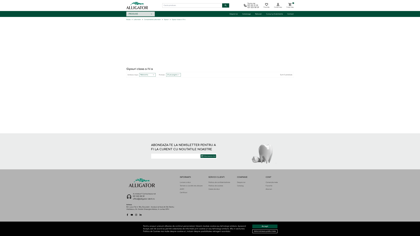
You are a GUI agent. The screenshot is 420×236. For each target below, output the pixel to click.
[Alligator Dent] (137, 5)
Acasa (128, 19)
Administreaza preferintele (265, 231)
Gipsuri (166, 19)
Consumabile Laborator (152, 19)
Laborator (137, 19)
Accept (265, 226)
